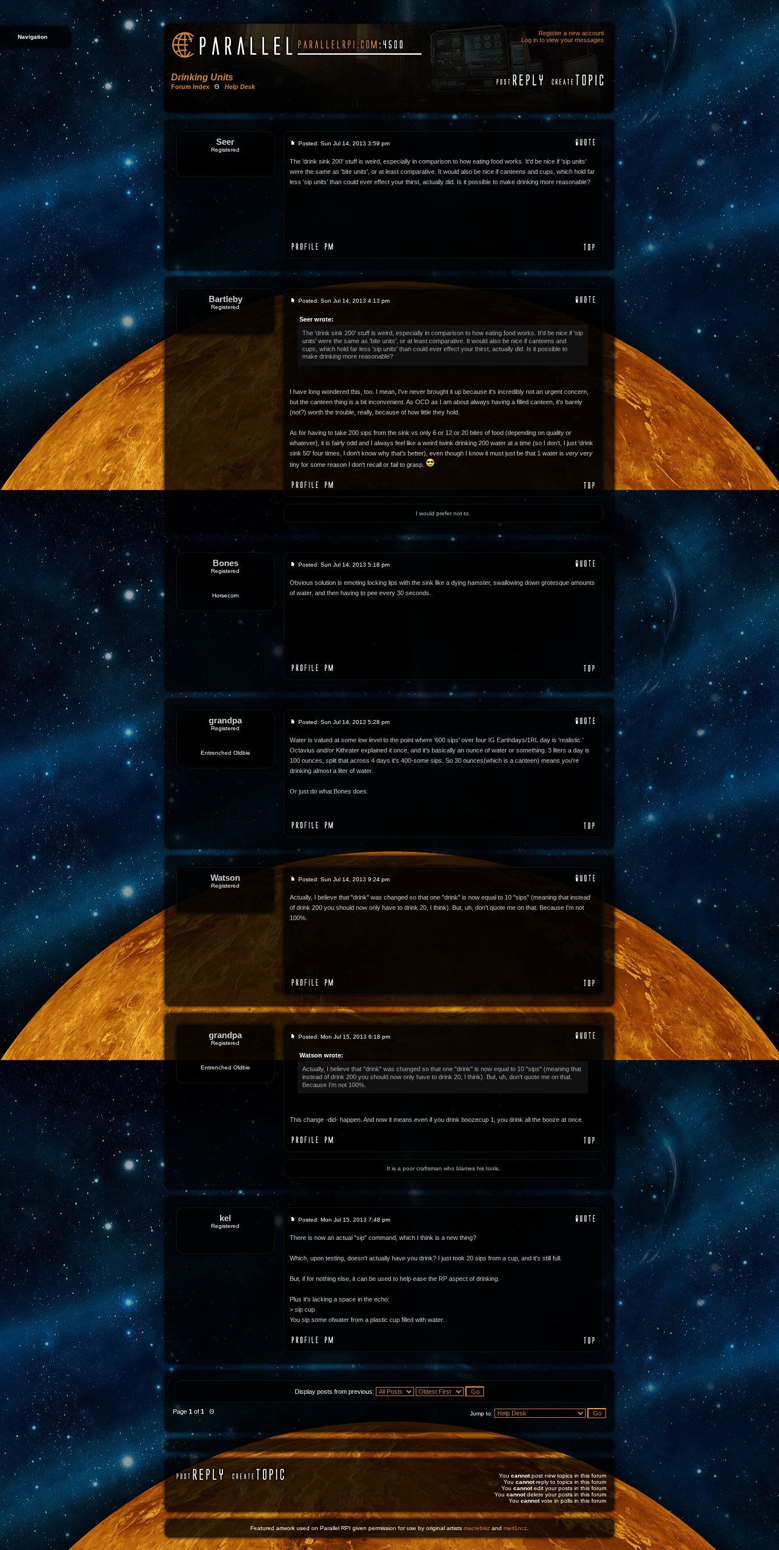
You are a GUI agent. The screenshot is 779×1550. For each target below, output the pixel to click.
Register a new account (571, 33)
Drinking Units (202, 77)
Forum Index (190, 86)
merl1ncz (515, 1528)
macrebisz (477, 1528)
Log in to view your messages (562, 39)
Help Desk (240, 86)
